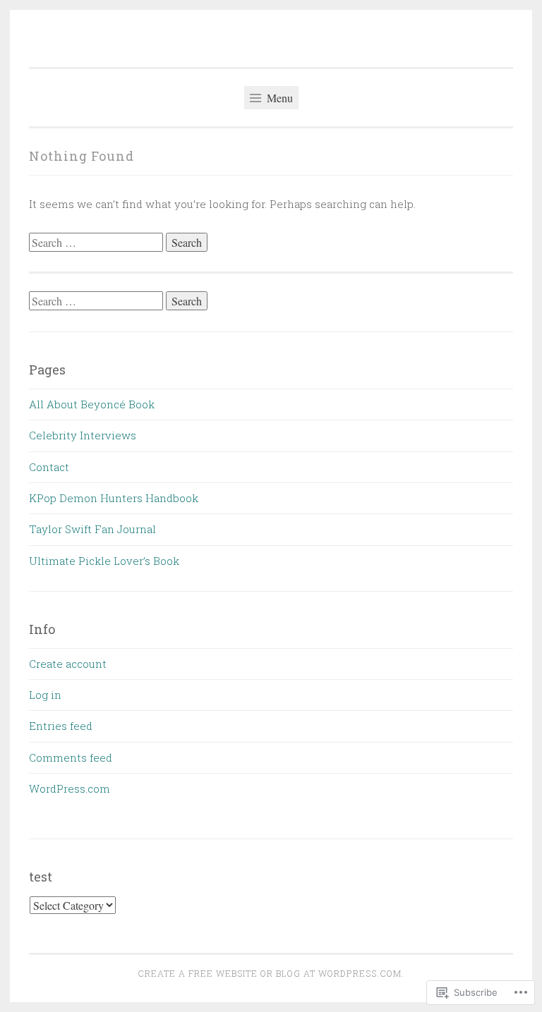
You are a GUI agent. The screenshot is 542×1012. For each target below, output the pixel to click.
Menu (278, 97)
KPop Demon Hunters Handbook (113, 498)
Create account (68, 664)
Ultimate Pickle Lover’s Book (104, 561)
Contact (49, 467)
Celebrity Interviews (82, 435)
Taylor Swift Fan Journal (92, 529)
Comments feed (70, 757)
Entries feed (60, 726)
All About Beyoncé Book (92, 404)
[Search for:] (97, 243)
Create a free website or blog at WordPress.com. (271, 973)
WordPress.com (69, 788)
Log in (45, 695)
